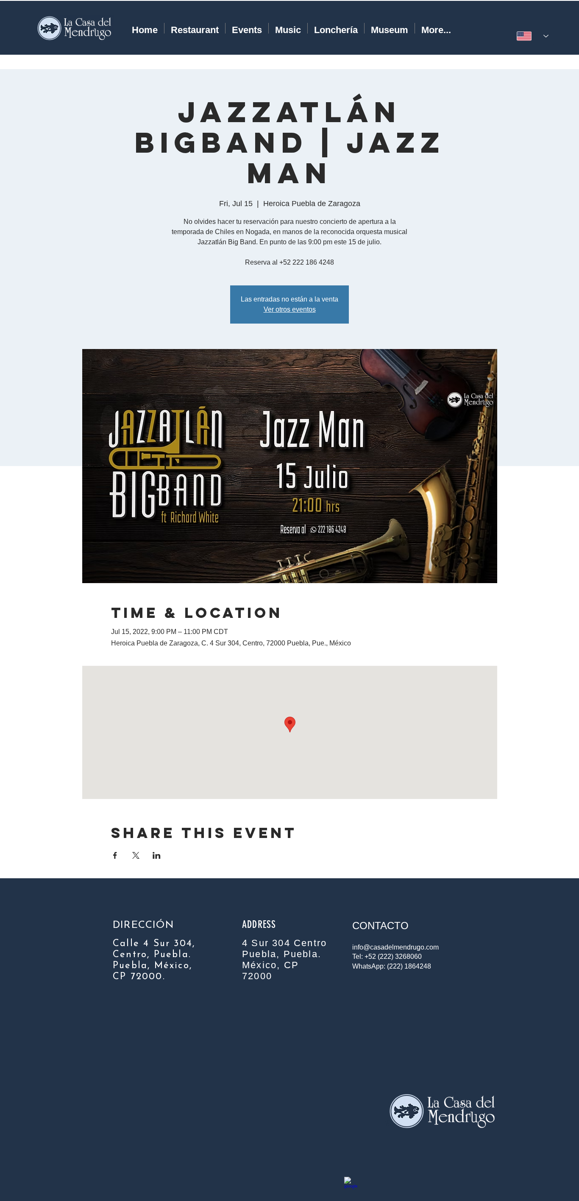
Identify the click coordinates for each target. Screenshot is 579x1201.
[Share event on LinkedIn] (157, 855)
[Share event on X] (136, 855)
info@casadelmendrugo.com (395, 947)
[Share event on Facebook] (115, 855)
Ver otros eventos (290, 309)
